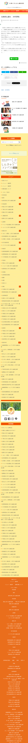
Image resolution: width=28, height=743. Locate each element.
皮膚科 (11, 221)
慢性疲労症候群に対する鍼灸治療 (10, 301)
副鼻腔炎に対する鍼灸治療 (8, 268)
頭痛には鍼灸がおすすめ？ (8, 430)
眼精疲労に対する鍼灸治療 (8, 316)
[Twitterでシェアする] (6, 72)
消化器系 (11, 204)
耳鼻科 (11, 260)
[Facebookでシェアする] (14, 72)
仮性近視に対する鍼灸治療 (18, 121)
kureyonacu (24, 62)
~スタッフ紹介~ (6, 192)
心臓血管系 (11, 215)
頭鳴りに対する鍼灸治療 (8, 298)
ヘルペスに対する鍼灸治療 (8, 227)
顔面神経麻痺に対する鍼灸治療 (10, 251)
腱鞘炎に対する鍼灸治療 (8, 372)
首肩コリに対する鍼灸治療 (8, 310)
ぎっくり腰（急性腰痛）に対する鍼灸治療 (10, 375)
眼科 (11, 197)
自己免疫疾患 (11, 242)
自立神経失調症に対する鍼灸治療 (10, 321)
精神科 (11, 328)
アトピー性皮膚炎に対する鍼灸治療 (11, 224)
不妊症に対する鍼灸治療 (8, 447)
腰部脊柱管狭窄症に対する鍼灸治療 (11, 384)
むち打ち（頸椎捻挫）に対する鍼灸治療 (10, 350)
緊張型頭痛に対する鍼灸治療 (9, 292)
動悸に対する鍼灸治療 (7, 218)
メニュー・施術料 (15, 10)
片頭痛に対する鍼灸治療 (17, 128)
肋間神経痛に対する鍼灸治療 (9, 254)
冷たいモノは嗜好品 (7, 427)
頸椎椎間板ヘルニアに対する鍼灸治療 (10, 346)
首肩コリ (4, 283)
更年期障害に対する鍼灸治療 (9, 236)
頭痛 (3, 280)
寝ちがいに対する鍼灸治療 (8, 353)
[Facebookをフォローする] (9, 418)
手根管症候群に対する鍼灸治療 (10, 369)
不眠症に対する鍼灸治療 (8, 313)
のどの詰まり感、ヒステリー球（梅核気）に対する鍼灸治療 (10, 304)
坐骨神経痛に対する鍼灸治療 (9, 381)
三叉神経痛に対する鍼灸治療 (9, 256)
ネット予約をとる (14, 153)
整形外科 (11, 342)
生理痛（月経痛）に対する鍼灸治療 (11, 239)
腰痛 (3, 277)
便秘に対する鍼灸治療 (7, 212)
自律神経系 (11, 295)
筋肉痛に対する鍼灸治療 (8, 397)
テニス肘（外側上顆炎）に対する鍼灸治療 (10, 365)
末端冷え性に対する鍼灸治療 (9, 308)
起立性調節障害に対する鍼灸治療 (10, 324)
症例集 (4, 272)
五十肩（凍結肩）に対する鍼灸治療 (11, 359)
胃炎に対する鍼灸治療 (7, 206)
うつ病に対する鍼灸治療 (8, 336)
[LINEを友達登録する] (16, 418)
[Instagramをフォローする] (12, 418)
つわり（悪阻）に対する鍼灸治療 (10, 233)
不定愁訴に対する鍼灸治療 (18, 114)
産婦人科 (11, 230)
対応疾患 (4, 195)
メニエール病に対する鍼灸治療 (10, 265)
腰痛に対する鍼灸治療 (7, 379)
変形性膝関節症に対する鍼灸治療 (10, 391)
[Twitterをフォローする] (5, 418)
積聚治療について (6, 188)
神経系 (11, 248)
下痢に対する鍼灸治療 (7, 209)
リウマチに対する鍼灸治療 (8, 245)
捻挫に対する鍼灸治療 (17, 101)
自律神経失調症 (6, 274)
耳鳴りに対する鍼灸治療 (8, 263)
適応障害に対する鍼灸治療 (8, 339)
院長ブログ (5, 10)
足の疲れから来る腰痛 (7, 522)
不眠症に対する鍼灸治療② (8, 333)
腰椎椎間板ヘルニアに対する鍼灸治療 (10, 388)
